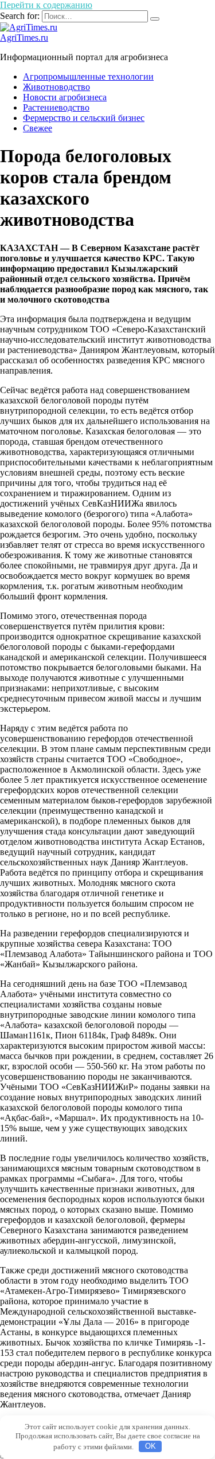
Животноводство (56, 87)
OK (150, 1446)
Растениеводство (56, 107)
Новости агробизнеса (65, 97)
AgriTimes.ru (24, 37)
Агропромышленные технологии (88, 76)
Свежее (37, 128)
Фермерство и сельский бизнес (83, 118)
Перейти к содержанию (46, 5)
